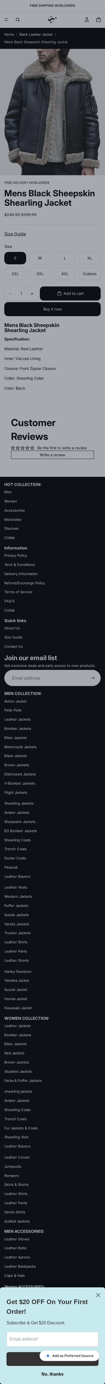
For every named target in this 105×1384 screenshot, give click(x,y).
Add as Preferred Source (72, 1355)
